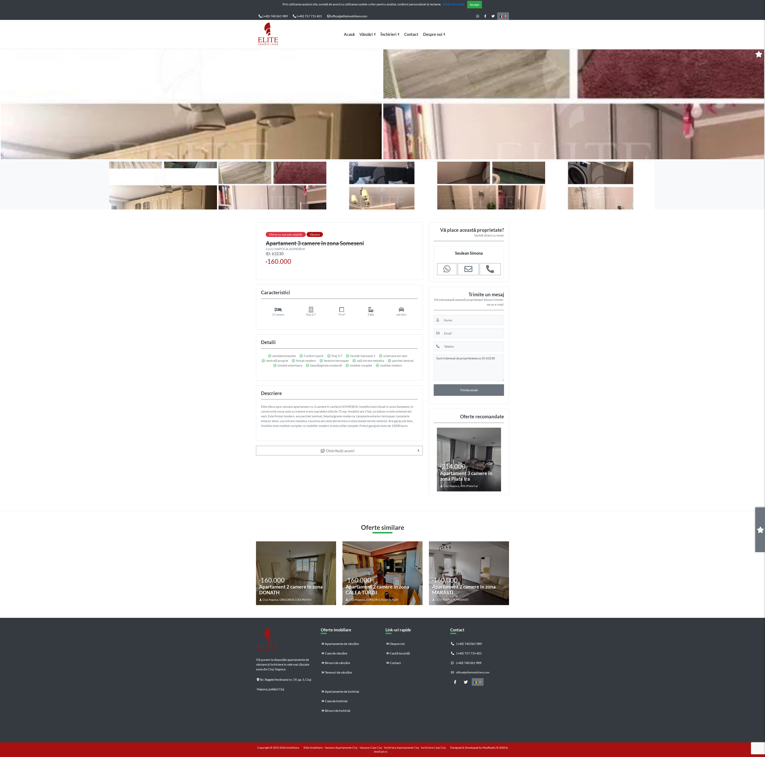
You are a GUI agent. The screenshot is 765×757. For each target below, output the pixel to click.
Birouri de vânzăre (337, 663)
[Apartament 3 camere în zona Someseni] (191, 104)
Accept (474, 4)
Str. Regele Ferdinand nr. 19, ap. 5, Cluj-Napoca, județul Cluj (284, 681)
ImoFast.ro (380, 751)
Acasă (349, 34)
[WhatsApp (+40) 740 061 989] (478, 16)
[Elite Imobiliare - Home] (268, 34)
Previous (7, 104)
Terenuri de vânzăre (338, 672)
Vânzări (366, 34)
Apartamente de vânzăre (341, 644)
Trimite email (469, 390)
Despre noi (432, 34)
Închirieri (388, 34)
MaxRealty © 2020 (494, 747)
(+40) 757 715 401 (309, 16)
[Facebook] (485, 16)
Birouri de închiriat (337, 710)
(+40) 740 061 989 (275, 16)
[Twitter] (493, 16)
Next (759, 104)
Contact (411, 34)
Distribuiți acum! (340, 450)
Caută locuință (399, 653)
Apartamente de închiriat (341, 691)
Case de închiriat (336, 701)
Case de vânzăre (335, 653)
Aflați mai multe (453, 4)
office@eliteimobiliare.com (348, 16)
